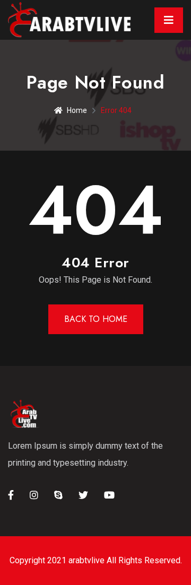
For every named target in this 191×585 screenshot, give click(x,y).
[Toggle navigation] (168, 20)
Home (77, 110)
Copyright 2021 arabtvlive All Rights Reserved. (96, 560)
